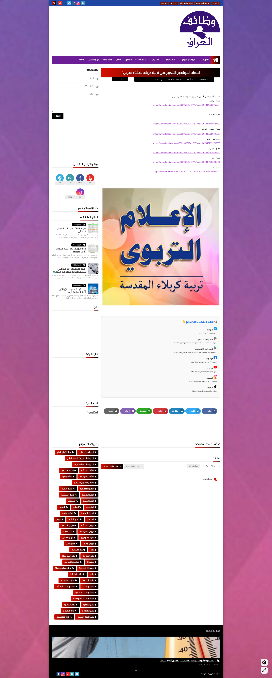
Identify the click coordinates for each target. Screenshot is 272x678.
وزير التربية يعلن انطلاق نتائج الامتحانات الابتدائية (72, 290)
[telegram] (69, 3)
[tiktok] (65, 3)
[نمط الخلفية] (264, 670)
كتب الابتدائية (77, 550)
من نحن (164, 3)
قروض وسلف (88, 543)
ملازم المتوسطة (67, 580)
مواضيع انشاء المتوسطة (83, 598)
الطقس (129, 59)
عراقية (216, 664)
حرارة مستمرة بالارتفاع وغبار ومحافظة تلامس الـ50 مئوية (190, 660)
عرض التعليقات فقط (133, 466)
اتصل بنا (173, 3)
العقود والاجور (68, 513)
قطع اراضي (70, 543)
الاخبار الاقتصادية (87, 489)
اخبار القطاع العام (64, 452)
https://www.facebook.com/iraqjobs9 (204, 362)
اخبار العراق (170, 59)
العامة (81, 59)
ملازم (92, 574)
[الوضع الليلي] (264, 662)
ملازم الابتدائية (76, 574)
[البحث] (54, 3)
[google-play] (83, 3)
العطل (118, 59)
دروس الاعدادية (67, 525)
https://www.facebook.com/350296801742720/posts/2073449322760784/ (186, 105)
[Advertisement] (103, 30)
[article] (132, 428)
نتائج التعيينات (159, 79)
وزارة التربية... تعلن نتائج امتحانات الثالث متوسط (71, 250)
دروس (58, 519)
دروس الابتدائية (87, 525)
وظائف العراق (192, 673)
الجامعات (142, 59)
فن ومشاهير (94, 59)
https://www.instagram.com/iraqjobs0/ (203, 381)
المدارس (155, 59)
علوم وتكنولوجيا (87, 537)
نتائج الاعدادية (69, 604)
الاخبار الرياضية (88, 495)
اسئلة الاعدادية (67, 470)
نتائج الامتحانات (88, 611)
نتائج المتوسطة (63, 617)
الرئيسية (216, 3)
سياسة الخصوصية (202, 3)
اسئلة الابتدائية (87, 470)
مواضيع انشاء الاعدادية (84, 592)
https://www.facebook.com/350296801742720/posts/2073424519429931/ (186, 152)
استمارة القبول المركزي (84, 482)
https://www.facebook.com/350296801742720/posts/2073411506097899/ (186, 171)
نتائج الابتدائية (88, 604)
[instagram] (78, 3)
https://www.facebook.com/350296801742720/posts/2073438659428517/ (186, 134)
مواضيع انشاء (88, 586)
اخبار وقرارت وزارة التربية (84, 464)
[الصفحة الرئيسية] (215, 60)
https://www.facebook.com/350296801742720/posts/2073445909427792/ (186, 123)
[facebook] (74, 3)
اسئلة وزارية (67, 476)
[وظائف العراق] (199, 31)
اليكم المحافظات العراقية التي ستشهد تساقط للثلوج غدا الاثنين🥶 (69, 270)
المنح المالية (74, 519)
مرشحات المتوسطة (63, 568)
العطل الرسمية (87, 513)
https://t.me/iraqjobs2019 (208, 333)
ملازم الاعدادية (88, 580)
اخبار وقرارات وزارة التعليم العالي (80, 458)
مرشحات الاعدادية (86, 568)
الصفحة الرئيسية (175, 79)
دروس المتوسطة (87, 531)
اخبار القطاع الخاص (86, 452)
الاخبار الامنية (66, 489)
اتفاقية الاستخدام (186, 3)
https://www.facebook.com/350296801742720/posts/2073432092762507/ (186, 143)
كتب (92, 550)
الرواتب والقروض (188, 59)
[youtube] (60, 3)
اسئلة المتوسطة (87, 476)
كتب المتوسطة (68, 556)
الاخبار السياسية (67, 495)
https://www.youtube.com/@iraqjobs (204, 371)
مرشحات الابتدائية (71, 562)
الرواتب (76, 507)
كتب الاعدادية (88, 556)
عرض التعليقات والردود (111, 466)
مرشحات (90, 562)
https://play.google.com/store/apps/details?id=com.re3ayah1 (195, 352)
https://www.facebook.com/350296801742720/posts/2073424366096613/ (186, 162)
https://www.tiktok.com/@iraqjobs (204, 391)
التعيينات (205, 59)
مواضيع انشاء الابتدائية (65, 586)
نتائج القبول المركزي (85, 617)
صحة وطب (107, 59)
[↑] (136, 670)
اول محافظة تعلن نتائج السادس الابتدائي (71, 229)
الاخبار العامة (88, 501)
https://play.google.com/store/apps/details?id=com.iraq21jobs (195, 342)
